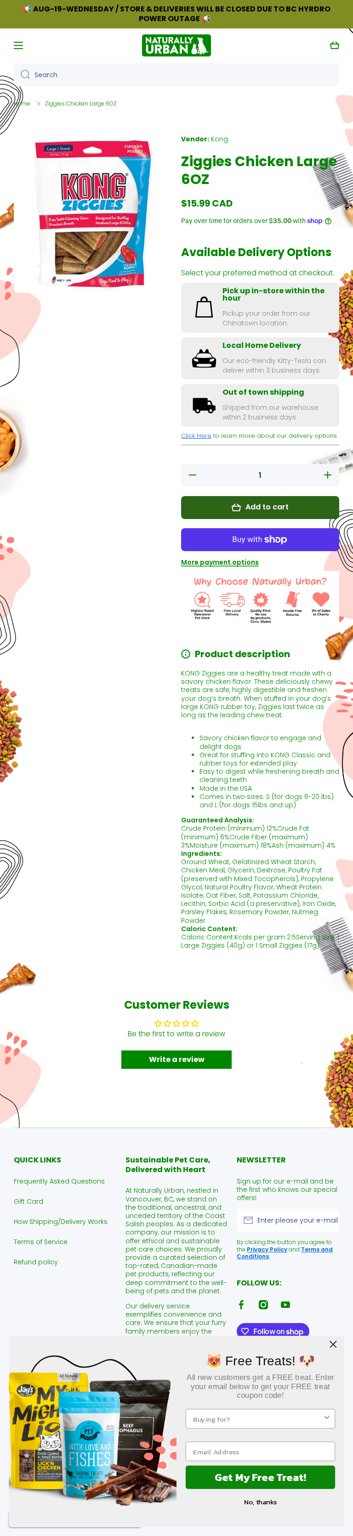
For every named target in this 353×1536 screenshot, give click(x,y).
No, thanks (260, 1502)
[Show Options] (327, 1418)
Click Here (196, 435)
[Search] (22, 74)
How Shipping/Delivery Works (61, 1221)
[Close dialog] (333, 1344)
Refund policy (36, 1261)
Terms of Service (41, 1241)
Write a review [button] (177, 1059)
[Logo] (176, 45)
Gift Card (28, 1201)
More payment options (220, 562)
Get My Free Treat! (260, 1477)
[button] (334, 45)
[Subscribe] (327, 1220)
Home (22, 103)
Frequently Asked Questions (59, 1181)
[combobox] (176, 74)
